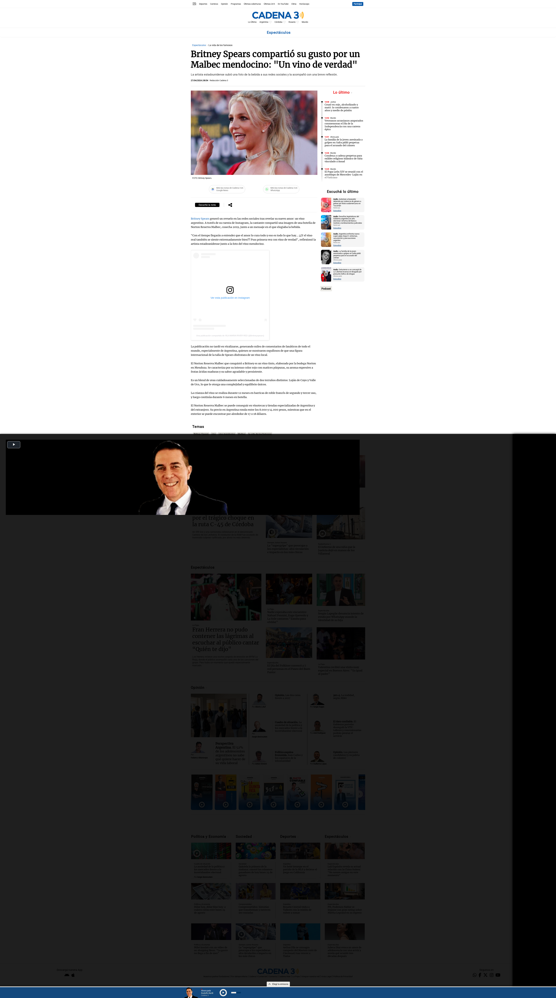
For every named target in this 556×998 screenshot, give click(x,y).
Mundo (305, 22)
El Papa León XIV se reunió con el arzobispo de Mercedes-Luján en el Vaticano (344, 174)
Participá (358, 4)
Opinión (224, 4)
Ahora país (334, 137)
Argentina (263, 22)
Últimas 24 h (269, 4)
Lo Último (252, 22)
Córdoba (278, 22)
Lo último (342, 92)
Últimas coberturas (252, 4)
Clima (293, 4)
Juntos (333, 102)
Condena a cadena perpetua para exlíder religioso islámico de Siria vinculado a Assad (343, 158)
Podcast (326, 288)
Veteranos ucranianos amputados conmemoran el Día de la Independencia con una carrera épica (344, 125)
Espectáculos (199, 45)
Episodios (337, 211)
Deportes (203, 4)
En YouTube (283, 4)
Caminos (214, 4)
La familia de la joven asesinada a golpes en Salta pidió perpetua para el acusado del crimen (344, 142)
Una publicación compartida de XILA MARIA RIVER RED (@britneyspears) (230, 335)
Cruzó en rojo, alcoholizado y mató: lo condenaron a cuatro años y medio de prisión (342, 107)
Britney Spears (200, 218)
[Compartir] (230, 205)
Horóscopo (304, 4)
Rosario (292, 22)
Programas (236, 4)
